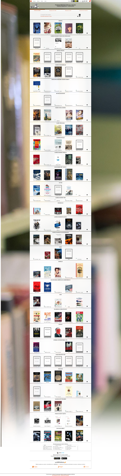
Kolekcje (50, 16)
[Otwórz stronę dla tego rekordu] (37, 28)
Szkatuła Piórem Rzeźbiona (83, 10)
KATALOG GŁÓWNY (37, 10)
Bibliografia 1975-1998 (52, 10)
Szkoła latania (56, 446)
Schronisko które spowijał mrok (58, 449)
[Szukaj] (79, 15)
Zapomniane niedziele (57, 448)
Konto (45, 1)
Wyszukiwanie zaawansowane (45, 16)
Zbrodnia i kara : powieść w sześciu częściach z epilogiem (49, 449)
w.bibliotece (56, 464)
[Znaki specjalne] (79, 16)
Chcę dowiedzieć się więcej (56, 475)
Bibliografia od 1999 (68, 10)
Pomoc (42, 1)
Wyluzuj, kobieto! (68, 449)
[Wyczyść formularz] (78, 16)
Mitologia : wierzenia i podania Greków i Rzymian (48, 446)
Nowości (34, 1)
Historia (38, 1)
